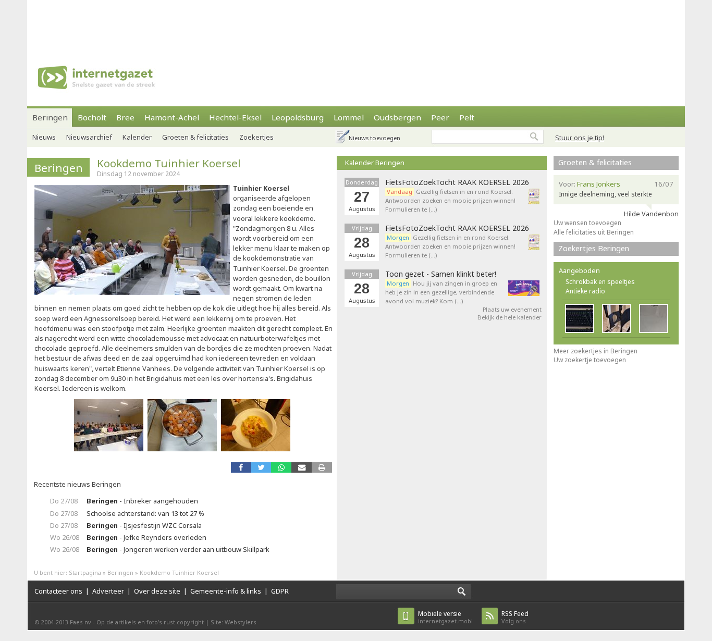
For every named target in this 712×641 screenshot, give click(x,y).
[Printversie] (322, 467)
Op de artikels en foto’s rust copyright (150, 622)
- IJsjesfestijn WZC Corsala (144, 525)
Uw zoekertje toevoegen (590, 359)
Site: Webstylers (233, 622)
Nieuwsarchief (89, 137)
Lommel (349, 117)
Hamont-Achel (171, 117)
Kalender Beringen (374, 162)
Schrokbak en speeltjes (600, 281)
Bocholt (92, 117)
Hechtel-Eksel (235, 117)
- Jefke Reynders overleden (146, 537)
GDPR (280, 591)
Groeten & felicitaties (195, 137)
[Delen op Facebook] (241, 467)
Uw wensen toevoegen (587, 222)
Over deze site (157, 591)
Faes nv (80, 622)
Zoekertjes (256, 137)
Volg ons (515, 617)
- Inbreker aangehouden (142, 501)
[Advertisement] (356, 23)
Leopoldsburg (298, 117)
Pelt (466, 117)
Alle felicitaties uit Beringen (594, 232)
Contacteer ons (58, 591)
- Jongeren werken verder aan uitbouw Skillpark (178, 549)
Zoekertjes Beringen (593, 248)
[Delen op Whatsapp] (281, 467)
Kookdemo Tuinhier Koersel (169, 163)
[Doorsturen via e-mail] (301, 467)
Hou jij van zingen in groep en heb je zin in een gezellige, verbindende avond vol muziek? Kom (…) (441, 292)
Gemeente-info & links (225, 591)
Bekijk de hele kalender (509, 317)
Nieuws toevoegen (374, 138)
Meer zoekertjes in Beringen (595, 351)
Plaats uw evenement (512, 309)
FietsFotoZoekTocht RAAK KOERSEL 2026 (457, 182)
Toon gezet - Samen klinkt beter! (440, 274)
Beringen (50, 117)
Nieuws (44, 137)
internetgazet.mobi (445, 617)
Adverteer (108, 591)
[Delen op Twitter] (261, 467)
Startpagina (85, 572)
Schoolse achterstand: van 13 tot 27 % (145, 513)
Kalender (137, 137)
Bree (125, 117)
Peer (440, 117)
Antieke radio (585, 291)
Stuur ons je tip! (579, 137)
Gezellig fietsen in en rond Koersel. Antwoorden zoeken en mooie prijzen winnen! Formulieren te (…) (450, 200)
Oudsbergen (397, 117)
